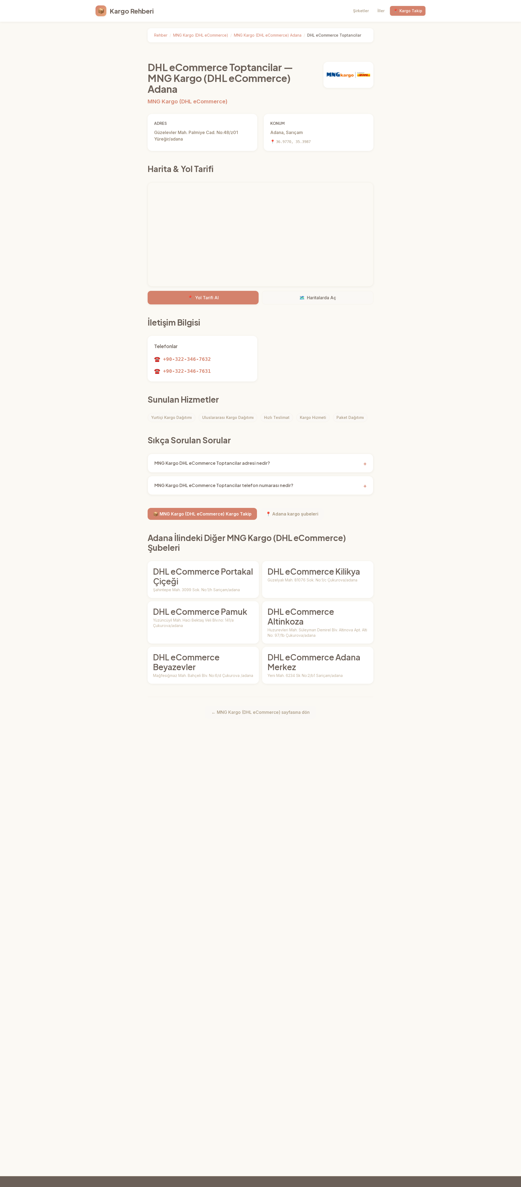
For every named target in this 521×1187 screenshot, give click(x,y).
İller (381, 10)
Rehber (160, 35)
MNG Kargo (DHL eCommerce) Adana (267, 35)
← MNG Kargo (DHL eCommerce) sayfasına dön (260, 712)
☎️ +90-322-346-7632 (182, 359)
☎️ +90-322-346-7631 (182, 371)
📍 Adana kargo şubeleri (292, 514)
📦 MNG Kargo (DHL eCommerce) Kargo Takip (202, 514)
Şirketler (361, 10)
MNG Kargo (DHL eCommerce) (200, 35)
